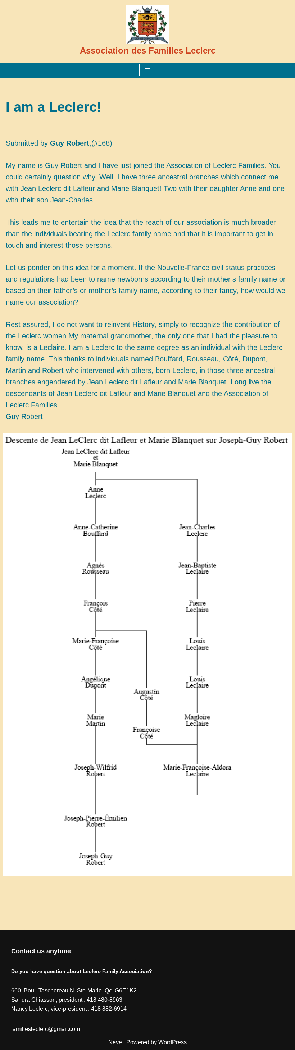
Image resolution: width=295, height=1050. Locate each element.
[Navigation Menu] (147, 70)
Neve (115, 1042)
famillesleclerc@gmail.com (45, 1029)
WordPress (172, 1042)
